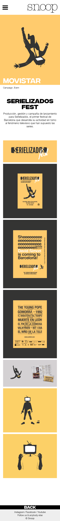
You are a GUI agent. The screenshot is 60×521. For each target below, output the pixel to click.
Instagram (19, 512)
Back (30, 507)
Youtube (42, 512)
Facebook (31, 512)
